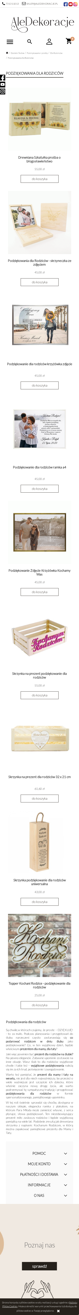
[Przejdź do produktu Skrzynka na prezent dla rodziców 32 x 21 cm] (39, 739)
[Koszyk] (69, 41)
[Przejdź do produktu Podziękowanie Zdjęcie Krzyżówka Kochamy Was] (39, 532)
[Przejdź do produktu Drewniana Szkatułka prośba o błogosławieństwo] (39, 119)
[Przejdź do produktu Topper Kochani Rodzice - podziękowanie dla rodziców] (39, 945)
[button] (10, 42)
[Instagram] (2, 91)
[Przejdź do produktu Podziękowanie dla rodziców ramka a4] (39, 429)
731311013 (12, 3)
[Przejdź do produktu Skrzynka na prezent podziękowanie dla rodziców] (39, 635)
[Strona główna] (42, 23)
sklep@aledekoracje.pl (42, 3)
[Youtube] (2, 84)
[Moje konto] (49, 42)
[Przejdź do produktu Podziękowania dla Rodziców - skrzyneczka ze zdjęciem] (39, 222)
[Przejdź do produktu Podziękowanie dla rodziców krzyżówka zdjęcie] (39, 326)
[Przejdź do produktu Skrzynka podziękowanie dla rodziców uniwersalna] (39, 842)
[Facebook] (2, 78)
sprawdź (39, 1266)
